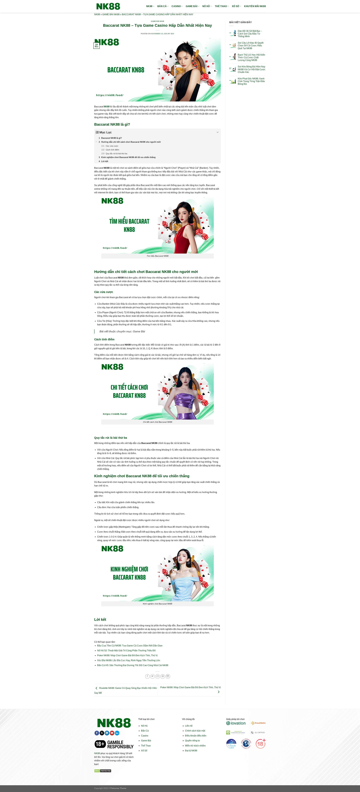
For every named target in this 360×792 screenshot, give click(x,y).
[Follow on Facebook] (96, 733)
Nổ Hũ (144, 726)
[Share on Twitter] (152, 676)
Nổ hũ (206, 6)
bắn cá (162, 6)
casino (176, 6)
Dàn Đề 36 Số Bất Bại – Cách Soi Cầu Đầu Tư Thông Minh (250, 34)
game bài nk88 (111, 14)
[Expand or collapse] (217, 132)
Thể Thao (146, 745)
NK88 (149, 6)
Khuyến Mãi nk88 (255, 6)
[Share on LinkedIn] (168, 676)
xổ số (235, 6)
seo (172, 33)
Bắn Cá (145, 731)
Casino (144, 735)
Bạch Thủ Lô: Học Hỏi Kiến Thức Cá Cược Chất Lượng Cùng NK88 (251, 57)
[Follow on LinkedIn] (107, 733)
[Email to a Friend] (157, 676)
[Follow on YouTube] (112, 733)
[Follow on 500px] (117, 733)
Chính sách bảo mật (195, 731)
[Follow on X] (102, 733)
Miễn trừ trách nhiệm (195, 745)
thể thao (221, 6)
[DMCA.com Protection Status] (102, 770)
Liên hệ (189, 726)
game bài (191, 6)
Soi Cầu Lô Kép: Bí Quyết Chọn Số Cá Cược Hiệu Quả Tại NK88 (250, 45)
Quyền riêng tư (192, 740)
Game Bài (146, 740)
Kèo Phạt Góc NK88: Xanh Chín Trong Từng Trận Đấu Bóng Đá (251, 81)
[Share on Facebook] (147, 676)
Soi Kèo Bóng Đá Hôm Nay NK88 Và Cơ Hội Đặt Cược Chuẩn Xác (251, 69)
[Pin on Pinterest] (162, 676)
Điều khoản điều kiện (195, 735)
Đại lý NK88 (191, 750)
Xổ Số (144, 750)
